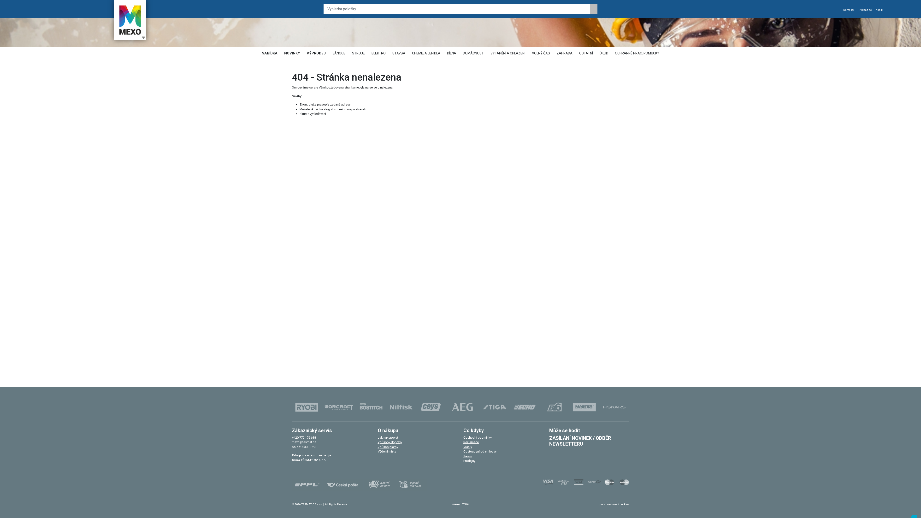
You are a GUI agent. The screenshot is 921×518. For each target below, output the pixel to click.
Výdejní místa (387, 451)
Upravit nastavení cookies (613, 504)
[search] (593, 9)
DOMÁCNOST (473, 53)
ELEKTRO (379, 53)
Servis (467, 456)
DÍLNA (451, 53)
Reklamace (471, 442)
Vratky (467, 447)
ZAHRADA (565, 53)
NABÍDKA (269, 53)
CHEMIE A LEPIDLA (426, 53)
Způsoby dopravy (390, 442)
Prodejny (469, 461)
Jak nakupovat (388, 437)
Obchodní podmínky (477, 437)
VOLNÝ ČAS (541, 53)
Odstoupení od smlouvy (479, 451)
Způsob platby (388, 447)
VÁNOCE (338, 53)
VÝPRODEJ (316, 53)
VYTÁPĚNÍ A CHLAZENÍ (507, 53)
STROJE (358, 53)
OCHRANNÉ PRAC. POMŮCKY (637, 53)
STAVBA (398, 53)
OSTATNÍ (586, 53)
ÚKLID (604, 53)
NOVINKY (292, 53)
